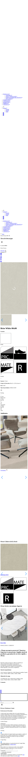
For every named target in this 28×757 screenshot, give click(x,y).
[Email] (1, 253)
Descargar (3, 250)
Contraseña (3, 750)
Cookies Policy (13, 744)
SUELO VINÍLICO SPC (11, 96)
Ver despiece (3, 470)
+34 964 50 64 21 (6, 688)
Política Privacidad (10, 698)
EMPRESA (5, 103)
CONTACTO (6, 104)
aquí (23, 754)
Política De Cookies (19, 698)
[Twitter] (1, 255)
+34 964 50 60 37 (6, 686)
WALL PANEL (9, 98)
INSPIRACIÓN (6, 100)
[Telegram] (1, 261)
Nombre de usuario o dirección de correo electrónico (11, 748)
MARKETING (6, 102)
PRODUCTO (6, 94)
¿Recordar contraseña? (6, 752)
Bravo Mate (3, 642)
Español (7, 109)
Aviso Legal (3, 698)
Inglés (7, 111)
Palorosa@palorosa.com (5, 684)
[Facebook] (1, 254)
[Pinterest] (1, 257)
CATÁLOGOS (6, 101)
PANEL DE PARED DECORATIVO (14, 97)
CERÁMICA (8, 95)
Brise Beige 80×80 (4, 574)
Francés (7, 110)
